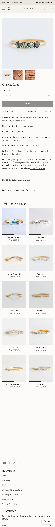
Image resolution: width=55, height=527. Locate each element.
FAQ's (4, 485)
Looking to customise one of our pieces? (19, 190)
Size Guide (6, 480)
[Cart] (51, 9)
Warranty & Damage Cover (12, 490)
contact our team (37, 167)
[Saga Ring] (41, 294)
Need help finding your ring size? (16, 180)
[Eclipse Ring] (41, 368)
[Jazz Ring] (41, 221)
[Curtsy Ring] (41, 258)
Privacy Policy (7, 499)
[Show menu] (3, 9)
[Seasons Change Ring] (14, 258)
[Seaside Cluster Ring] (14, 221)
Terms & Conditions (9, 504)
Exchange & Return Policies (12, 494)
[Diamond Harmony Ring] (14, 368)
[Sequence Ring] (41, 331)
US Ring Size (6, 90)
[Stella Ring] (14, 294)
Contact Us (6, 475)
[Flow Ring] (14, 331)
